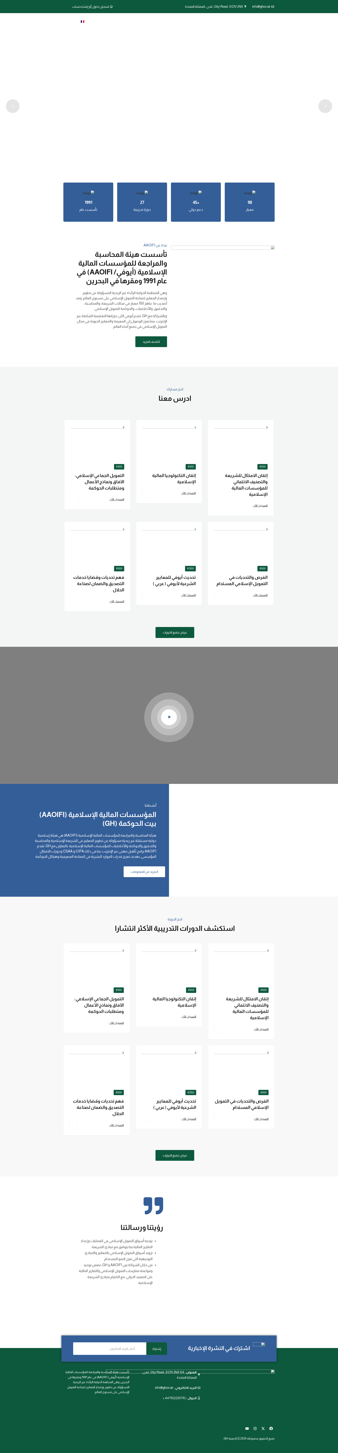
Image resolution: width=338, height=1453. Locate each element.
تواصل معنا (105, 22)
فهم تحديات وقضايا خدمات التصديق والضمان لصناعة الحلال (98, 583)
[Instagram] (255, 1428)
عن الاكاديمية (183, 22)
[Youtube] (247, 1428)
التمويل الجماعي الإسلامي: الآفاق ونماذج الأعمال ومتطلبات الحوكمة (99, 481)
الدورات (161, 22)
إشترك (156, 1348)
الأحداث (143, 22)
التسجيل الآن (260, 505)
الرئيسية (206, 22)
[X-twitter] (263, 1428)
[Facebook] (271, 1428)
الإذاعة (125, 22)
